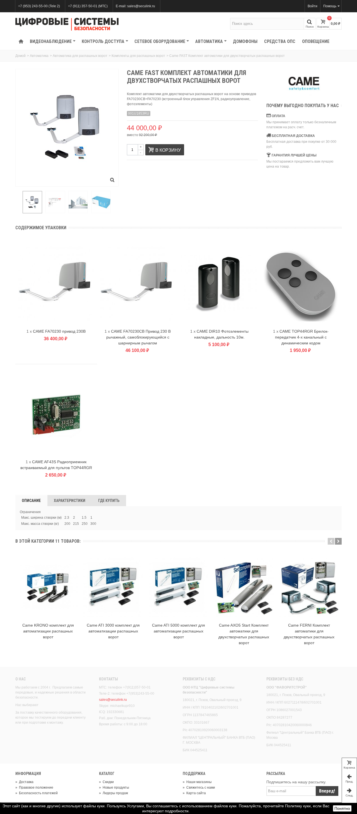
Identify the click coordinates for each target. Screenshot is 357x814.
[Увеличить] (112, 180)
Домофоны (245, 41)
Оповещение (315, 41)
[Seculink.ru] (67, 24)
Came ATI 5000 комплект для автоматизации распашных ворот (178, 631)
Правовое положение (34, 787)
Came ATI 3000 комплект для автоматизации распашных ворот (113, 631)
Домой (20, 56)
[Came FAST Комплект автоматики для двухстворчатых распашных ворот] (32, 202)
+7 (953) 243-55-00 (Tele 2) (39, 6)
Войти (312, 6)
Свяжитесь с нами (199, 787)
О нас (20, 679)
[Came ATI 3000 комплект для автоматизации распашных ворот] (113, 587)
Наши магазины (197, 782)
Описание (31, 500)
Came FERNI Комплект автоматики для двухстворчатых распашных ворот (309, 634)
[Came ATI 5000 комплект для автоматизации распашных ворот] (178, 587)
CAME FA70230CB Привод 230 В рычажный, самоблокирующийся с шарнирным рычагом (138, 337)
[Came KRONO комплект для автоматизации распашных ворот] (48, 587)
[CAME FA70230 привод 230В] (56, 283)
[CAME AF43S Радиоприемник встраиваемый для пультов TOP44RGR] (56, 414)
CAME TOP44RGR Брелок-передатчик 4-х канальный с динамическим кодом (302, 337)
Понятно (342, 808)
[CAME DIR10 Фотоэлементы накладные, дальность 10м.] (219, 283)
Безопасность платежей (36, 793)
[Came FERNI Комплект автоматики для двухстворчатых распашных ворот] (309, 587)
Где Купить (108, 500)
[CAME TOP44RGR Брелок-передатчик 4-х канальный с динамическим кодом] (301, 283)
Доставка (24, 782)
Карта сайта (194, 793)
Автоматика (209, 41)
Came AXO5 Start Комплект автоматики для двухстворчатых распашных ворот (243, 634)
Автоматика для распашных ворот (80, 56)
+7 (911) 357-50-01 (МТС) (88, 6)
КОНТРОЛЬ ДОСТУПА (103, 41)
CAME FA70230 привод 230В (59, 331)
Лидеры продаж (113, 793)
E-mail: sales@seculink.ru (135, 6)
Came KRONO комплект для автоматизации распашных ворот (48, 631)
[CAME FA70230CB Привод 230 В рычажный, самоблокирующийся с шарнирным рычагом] (138, 283)
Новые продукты (114, 787)
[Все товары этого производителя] (304, 83)
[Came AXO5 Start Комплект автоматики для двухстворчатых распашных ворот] (244, 587)
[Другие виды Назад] (18, 202)
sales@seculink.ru (113, 700)
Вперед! (327, 791)
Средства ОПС (279, 41)
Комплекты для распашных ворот (138, 56)
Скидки (106, 782)
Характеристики (69, 500)
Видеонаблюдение (51, 41)
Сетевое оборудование (159, 41)
